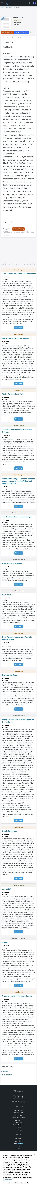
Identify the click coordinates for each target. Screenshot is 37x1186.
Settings (20, 38)
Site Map (18, 1149)
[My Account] (35, 3)
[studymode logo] (12, 3)
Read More (18, 328)
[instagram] (23, 1098)
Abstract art (4, 1072)
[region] (18, 1168)
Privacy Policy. (8, 1179)
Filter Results (29, 38)
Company (18, 1138)
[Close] (34, 1154)
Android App (18, 1130)
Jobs (15, 1143)
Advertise (18, 1141)
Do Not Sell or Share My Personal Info (17, 1182)
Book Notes (18, 1122)
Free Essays (18, 1115)
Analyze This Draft (21, 32)
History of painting (6, 1075)
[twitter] (19, 1098)
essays (8, 7)
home (2, 7)
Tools (13, 38)
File (4, 38)
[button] (2, 2)
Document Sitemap (18, 1110)
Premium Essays (18, 1113)
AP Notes (18, 1120)
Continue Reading (18, 229)
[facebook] (14, 1098)
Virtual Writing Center (18, 1117)
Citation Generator (18, 1125)
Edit (8, 38)
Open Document (7, 32)
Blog (18, 1146)
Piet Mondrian (18, 17)
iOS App (18, 1127)
